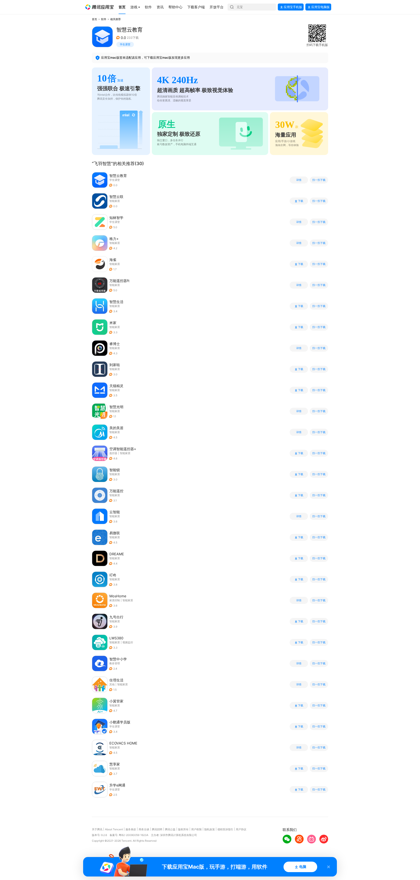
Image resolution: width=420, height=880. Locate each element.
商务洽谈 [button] (144, 829)
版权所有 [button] (183, 829)
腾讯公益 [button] (170, 829)
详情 (298, 180)
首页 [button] (94, 19)
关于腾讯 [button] (97, 829)
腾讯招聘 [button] (157, 829)
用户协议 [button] (241, 829)
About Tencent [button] (114, 829)
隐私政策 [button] (209, 829)
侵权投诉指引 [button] (225, 829)
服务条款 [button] (131, 829)
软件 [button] (103, 19)
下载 (300, 201)
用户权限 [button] (196, 829)
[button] (99, 7)
